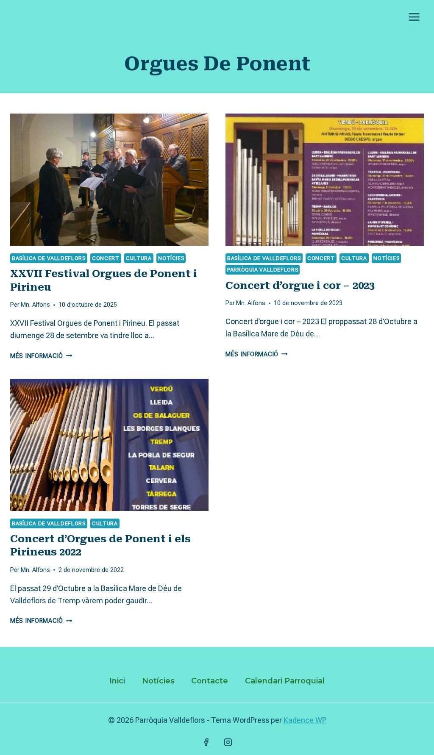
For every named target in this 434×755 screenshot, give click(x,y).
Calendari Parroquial (285, 681)
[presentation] (109, 180)
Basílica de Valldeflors (49, 258)
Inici (117, 681)
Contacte (209, 681)
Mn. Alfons (35, 304)
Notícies (171, 258)
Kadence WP (305, 720)
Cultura (138, 258)
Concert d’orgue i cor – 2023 (300, 285)
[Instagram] (228, 742)
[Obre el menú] (414, 16)
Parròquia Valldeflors (262, 269)
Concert (105, 258)
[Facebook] (206, 742)
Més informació (41, 356)
